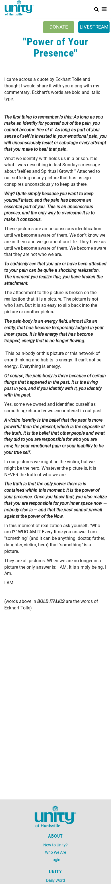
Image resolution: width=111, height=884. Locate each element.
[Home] (19, 8)
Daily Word (55, 880)
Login (55, 859)
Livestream (94, 26)
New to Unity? (55, 845)
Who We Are (55, 852)
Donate (59, 26)
